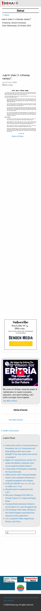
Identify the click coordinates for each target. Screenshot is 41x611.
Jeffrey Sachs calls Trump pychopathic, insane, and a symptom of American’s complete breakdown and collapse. (21, 478)
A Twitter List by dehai (10, 431)
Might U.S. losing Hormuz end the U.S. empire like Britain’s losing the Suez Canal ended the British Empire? (20, 463)
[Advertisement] (20, 50)
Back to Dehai (17, 136)
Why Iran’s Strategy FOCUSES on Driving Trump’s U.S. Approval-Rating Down (20, 498)
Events (20, 598)
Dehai (15, 598)
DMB (5, 601)
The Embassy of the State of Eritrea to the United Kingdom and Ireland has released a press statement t (20, 513)
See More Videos (10, 401)
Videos (36, 598)
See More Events (16, 420)
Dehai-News (8, 598)
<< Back (5, 15)
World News (28, 598)
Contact (10, 601)
